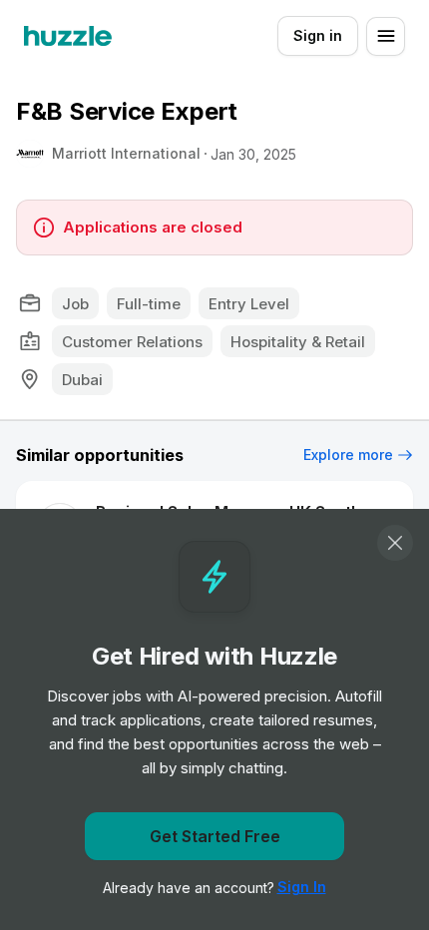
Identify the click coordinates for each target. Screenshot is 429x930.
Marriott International (126, 153)
